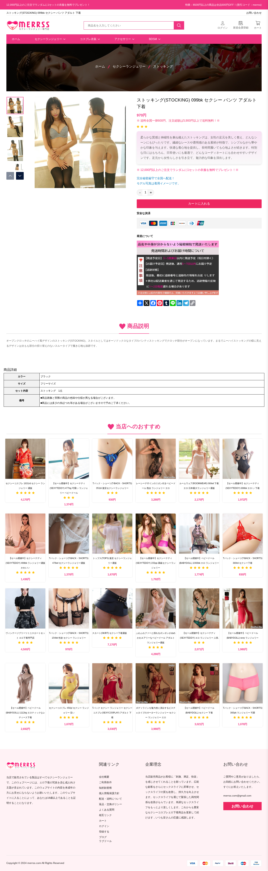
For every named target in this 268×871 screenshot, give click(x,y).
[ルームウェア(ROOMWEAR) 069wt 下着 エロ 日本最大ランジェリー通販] (199, 459)
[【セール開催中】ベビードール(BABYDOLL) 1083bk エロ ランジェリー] (199, 534)
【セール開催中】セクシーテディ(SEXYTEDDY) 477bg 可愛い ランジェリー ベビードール (69, 488)
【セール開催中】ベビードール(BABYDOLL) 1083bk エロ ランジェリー (199, 560)
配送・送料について (110, 798)
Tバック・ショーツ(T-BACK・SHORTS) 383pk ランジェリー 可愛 (242, 710)
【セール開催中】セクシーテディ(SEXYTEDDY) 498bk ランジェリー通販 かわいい (25, 563)
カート (103, 820)
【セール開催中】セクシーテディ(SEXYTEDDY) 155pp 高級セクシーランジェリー (156, 563)
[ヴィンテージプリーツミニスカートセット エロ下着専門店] (25, 608)
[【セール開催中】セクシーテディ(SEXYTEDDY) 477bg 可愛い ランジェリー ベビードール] (69, 459)
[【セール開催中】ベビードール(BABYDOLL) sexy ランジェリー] (243, 608)
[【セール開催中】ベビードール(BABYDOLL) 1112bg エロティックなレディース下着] (25, 683)
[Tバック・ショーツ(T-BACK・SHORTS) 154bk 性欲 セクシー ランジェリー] (69, 608)
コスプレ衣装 (88, 39)
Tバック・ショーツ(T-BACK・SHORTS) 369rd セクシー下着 (242, 560)
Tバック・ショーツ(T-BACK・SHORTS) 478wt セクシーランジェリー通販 (68, 560)
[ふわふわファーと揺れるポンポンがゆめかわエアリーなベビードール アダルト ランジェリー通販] (156, 608)
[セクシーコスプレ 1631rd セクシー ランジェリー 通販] (25, 459)
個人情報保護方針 (109, 793)
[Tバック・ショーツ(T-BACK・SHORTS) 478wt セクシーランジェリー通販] (69, 534)
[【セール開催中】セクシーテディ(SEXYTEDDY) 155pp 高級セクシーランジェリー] (156, 534)
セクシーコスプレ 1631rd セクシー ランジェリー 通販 (25, 485)
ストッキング (163, 66)
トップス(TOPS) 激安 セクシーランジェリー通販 (112, 560)
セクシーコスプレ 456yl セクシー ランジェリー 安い (69, 710)
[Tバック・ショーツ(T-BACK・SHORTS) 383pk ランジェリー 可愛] (243, 683)
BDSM (153, 39)
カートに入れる (199, 203)
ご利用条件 (105, 782)
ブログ (103, 837)
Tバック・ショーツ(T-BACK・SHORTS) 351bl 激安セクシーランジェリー (112, 485)
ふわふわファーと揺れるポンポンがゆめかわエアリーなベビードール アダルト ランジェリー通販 (155, 638)
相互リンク (105, 815)
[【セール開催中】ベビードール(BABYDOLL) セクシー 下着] (199, 683)
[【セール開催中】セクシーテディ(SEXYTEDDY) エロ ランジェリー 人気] (199, 608)
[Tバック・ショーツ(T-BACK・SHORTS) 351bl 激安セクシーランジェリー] (112, 459)
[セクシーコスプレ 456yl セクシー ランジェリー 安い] (69, 683)
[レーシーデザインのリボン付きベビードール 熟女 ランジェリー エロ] (156, 459)
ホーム (16, 39)
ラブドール (105, 841)
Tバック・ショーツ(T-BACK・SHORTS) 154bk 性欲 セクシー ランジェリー (68, 635)
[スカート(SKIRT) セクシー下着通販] (112, 608)
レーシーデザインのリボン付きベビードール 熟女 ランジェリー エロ (155, 485)
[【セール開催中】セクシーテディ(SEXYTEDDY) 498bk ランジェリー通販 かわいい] (25, 534)
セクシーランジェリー (49, 39)
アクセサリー (123, 39)
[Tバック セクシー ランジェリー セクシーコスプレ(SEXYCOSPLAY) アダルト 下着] (112, 683)
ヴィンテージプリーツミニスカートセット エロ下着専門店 (25, 635)
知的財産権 (105, 787)
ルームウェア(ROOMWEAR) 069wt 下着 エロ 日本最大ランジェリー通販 (199, 485)
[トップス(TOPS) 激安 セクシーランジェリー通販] (112, 534)
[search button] (179, 25)
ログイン (104, 826)
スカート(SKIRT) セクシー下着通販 (109, 633)
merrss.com (34, 863)
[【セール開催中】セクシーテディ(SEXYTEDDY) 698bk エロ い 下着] (243, 459)
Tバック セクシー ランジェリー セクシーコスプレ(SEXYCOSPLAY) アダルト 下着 (112, 713)
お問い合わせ (254, 13)
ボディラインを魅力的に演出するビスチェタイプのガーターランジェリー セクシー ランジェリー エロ (156, 713)
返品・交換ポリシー (110, 804)
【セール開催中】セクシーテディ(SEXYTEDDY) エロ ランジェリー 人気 (199, 635)
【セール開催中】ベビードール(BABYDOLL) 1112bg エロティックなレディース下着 (25, 713)
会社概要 (104, 777)
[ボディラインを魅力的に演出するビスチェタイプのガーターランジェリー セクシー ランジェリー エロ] (156, 683)
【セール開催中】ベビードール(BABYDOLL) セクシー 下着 (199, 710)
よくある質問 (106, 809)
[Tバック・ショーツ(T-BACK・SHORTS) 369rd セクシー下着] (243, 534)
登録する (104, 831)
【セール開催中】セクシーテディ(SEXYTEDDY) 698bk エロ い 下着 (243, 485)
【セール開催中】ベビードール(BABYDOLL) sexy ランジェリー (243, 635)
